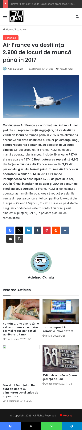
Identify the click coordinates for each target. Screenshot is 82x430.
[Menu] (5, 17)
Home (9, 29)
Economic (21, 29)
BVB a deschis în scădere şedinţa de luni (60, 377)
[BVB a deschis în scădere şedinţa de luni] (61, 358)
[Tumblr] (37, 230)
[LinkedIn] (28, 230)
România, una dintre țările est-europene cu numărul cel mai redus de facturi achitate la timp (21, 329)
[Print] (19, 239)
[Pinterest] (47, 230)
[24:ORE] (16, 16)
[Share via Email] (10, 239)
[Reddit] (56, 230)
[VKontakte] (65, 230)
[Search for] (77, 17)
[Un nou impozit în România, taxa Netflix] (61, 311)
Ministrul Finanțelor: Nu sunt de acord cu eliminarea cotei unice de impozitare (20, 390)
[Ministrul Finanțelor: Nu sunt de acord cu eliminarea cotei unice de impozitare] (21, 363)
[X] (19, 230)
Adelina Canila (15, 68)
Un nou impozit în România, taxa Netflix (58, 329)
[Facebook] (10, 230)
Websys (67, 415)
